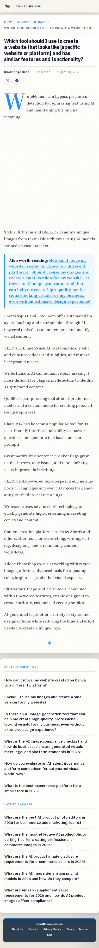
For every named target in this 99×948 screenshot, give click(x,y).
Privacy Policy (52, 929)
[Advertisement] (49, 174)
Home (8, 22)
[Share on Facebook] (17, 81)
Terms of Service (76, 929)
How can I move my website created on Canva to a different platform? (47, 266)
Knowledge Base (31, 22)
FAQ (49, 934)
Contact (33, 929)
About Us (17, 929)
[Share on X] (8, 81)
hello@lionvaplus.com (49, 924)
